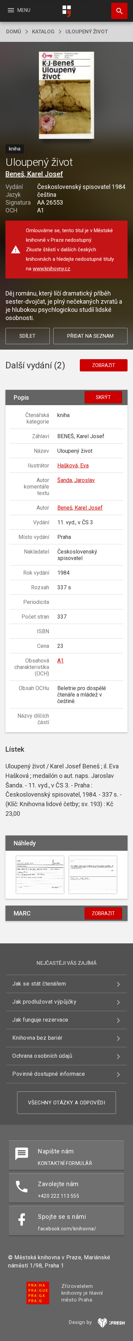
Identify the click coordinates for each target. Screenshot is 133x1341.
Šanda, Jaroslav (76, 480)
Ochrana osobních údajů (42, 1056)
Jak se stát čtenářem (39, 983)
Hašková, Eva (73, 465)
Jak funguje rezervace (40, 1020)
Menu (18, 10)
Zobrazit (103, 365)
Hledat (117, 11)
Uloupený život (86, 32)
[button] (66, 95)
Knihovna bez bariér (37, 1038)
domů (13, 32)
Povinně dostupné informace (48, 1074)
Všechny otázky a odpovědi (66, 1103)
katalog (43, 32)
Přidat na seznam (90, 336)
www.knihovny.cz (51, 269)
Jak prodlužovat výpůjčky (44, 1002)
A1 (60, 660)
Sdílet (27, 336)
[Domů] (66, 11)
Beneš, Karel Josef (34, 174)
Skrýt (103, 397)
